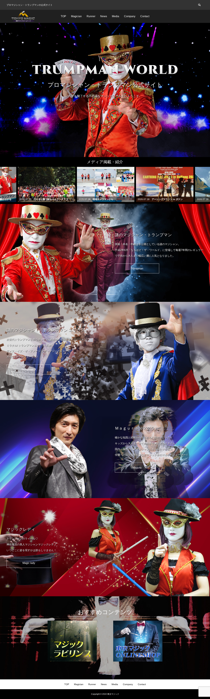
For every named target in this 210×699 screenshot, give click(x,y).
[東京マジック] (24, 16)
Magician (76, 16)
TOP (63, 16)
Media (115, 16)
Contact (144, 16)
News (103, 16)
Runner (91, 16)
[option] (105, 90)
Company (129, 16)
